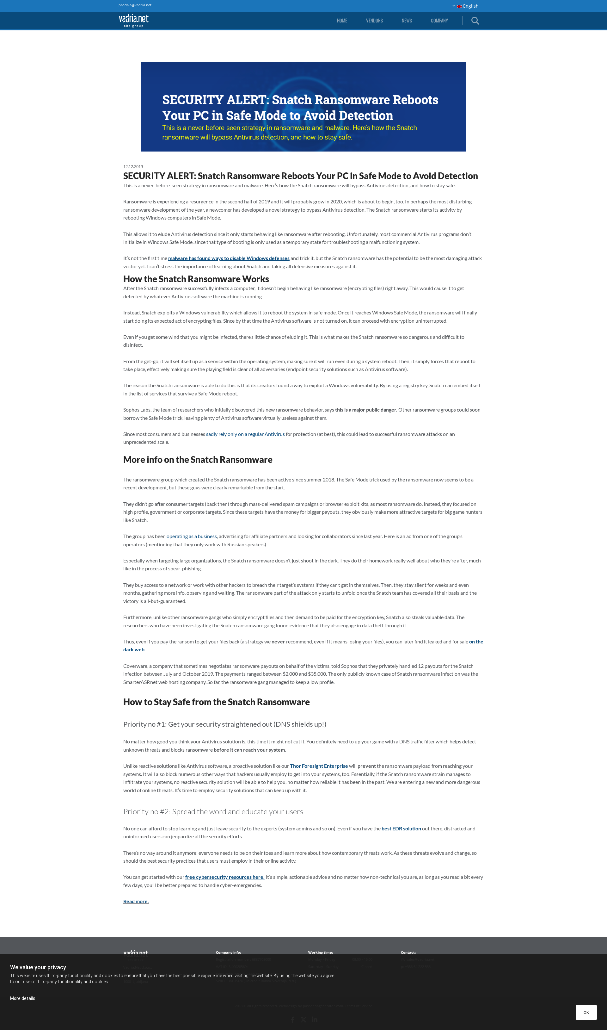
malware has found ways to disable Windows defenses (229, 258)
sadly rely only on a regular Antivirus (245, 434)
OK (586, 1012)
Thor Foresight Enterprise (319, 766)
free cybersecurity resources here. (225, 877)
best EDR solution (401, 828)
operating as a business (192, 536)
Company (439, 20)
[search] (475, 20)
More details (22, 998)
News (407, 20)
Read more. (136, 901)
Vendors (374, 20)
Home (342, 20)
